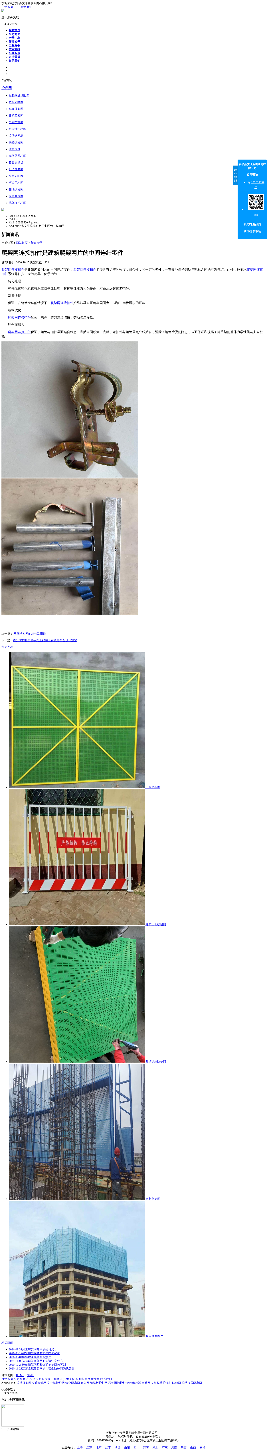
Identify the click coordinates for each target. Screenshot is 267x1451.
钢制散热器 (133, 1382)
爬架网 (85, 1382)
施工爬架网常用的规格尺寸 (33, 1349)
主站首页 (7, 7)
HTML (20, 1375)
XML (30, 1375)
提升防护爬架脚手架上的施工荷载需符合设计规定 (45, 640)
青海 (202, 1447)
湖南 (174, 1447)
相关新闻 (7, 1342)
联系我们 (27, 7)
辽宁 (108, 1447)
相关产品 (7, 647)
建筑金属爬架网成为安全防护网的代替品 (41, 1368)
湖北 (155, 1447)
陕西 (184, 1447)
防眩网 (176, 1382)
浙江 (117, 1447)
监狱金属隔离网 (192, 1382)
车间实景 (14, 53)
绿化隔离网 (72, 1382)
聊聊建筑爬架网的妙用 (30, 1357)
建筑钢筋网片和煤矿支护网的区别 (37, 1364)
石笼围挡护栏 (117, 1382)
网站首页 (14, 30)
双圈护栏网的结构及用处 (29, 633)
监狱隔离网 (24, 1382)
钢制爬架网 (152, 1198)
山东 (127, 1447)
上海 (80, 1447)
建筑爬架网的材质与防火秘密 (34, 1353)
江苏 (89, 1447)
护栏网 (6, 88)
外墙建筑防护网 (155, 1061)
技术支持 (14, 49)
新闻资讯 (14, 41)
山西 (193, 1447)
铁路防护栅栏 (162, 1382)
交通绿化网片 (40, 1382)
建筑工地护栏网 (155, 924)
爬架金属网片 (154, 1336)
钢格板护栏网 (99, 1382)
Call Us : (14, 215)
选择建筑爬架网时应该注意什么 (36, 1360)
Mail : (12, 222)
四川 (136, 1447)
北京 (99, 1447)
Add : (12, 225)
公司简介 (14, 34)
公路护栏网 (57, 1382)
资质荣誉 (14, 56)
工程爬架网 (152, 787)
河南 (146, 1447)
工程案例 (14, 45)
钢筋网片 (147, 1382)
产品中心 (14, 37)
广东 (165, 1447)
